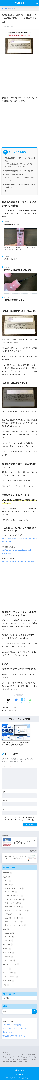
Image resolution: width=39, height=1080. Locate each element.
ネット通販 (8, 953)
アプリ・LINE (11, 892)
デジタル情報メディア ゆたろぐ (14, 1029)
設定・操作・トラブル (14, 918)
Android (7, 873)
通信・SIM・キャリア (13, 921)
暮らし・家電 (9, 973)
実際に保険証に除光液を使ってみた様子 (19, 164)
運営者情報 (19, 1074)
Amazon (9, 956)
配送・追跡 (10, 960)
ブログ (7, 968)
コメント (6, 767)
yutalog (19, 3)
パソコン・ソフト (10, 964)
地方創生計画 (7, 1032)
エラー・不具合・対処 (14, 895)
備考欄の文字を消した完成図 (16, 166)
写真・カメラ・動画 (13, 903)
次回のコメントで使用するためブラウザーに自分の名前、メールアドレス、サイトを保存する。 (20, 819)
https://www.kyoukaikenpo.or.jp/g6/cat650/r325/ (18, 561)
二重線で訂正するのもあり (14, 174)
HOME (21, 1070)
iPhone (9, 884)
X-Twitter (9, 937)
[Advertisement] (19, 75)
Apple (6, 877)
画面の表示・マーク (13, 914)
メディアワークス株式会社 (12, 1025)
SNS (6, 929)
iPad (8, 881)
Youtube (9, 940)
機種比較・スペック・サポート (17, 910)
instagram (9, 933)
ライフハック (12, 710)
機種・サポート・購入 (14, 907)
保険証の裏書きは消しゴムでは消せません (19, 171)
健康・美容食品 (11, 976)
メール (4, 801)
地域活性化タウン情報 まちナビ (13, 1036)
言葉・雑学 (8, 980)
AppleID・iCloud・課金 (14, 888)
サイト (4, 809)
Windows (8, 944)
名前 (4, 792)
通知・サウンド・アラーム (15, 925)
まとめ (7, 191)
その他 (14, 707)
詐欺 (6, 985)
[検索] (34, 1011)
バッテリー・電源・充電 (14, 899)
